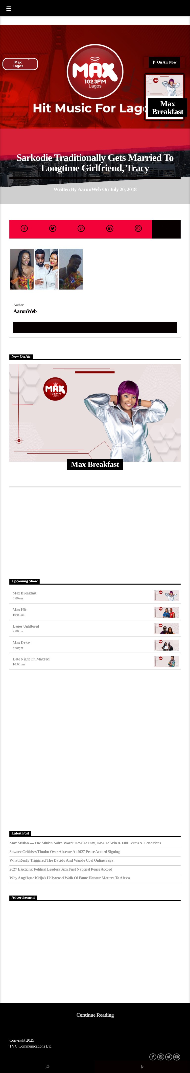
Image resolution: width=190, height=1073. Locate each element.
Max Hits (20, 610)
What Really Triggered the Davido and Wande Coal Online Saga (61, 860)
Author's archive (94, 327)
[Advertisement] (94, 532)
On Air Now (166, 62)
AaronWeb (89, 189)
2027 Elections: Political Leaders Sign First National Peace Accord (60, 869)
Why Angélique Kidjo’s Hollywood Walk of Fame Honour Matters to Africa (69, 878)
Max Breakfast (24, 593)
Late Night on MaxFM (31, 659)
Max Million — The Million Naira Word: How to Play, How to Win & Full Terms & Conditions (85, 843)
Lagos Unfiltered (26, 626)
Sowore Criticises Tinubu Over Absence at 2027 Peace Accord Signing (64, 852)
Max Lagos (18, 64)
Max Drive (21, 642)
